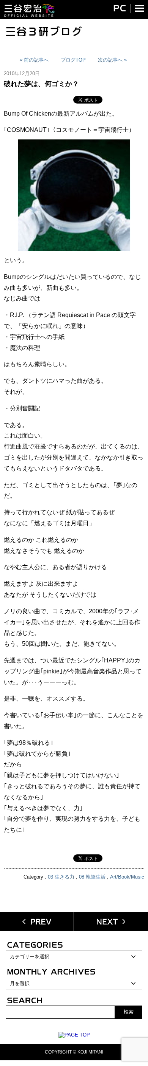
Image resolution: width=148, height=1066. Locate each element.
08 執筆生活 (92, 877)
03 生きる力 (61, 877)
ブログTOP (73, 60)
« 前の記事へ (34, 60)
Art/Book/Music (127, 877)
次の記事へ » (112, 60)
